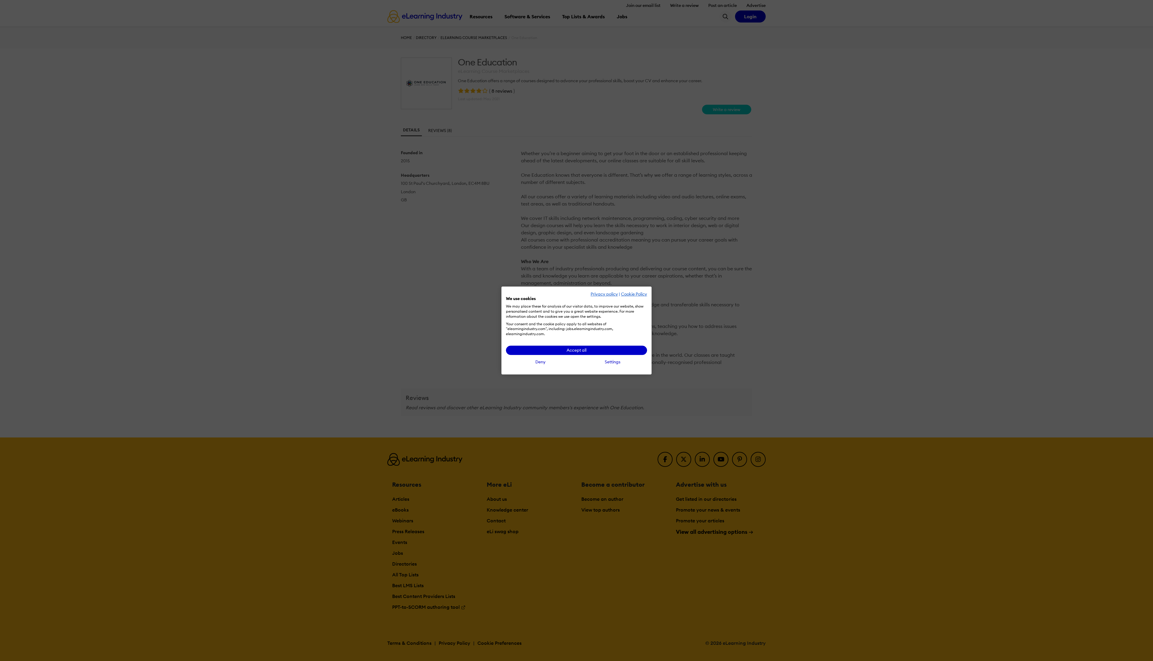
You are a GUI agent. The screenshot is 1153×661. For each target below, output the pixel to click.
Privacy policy (604, 294)
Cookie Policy (634, 294)
